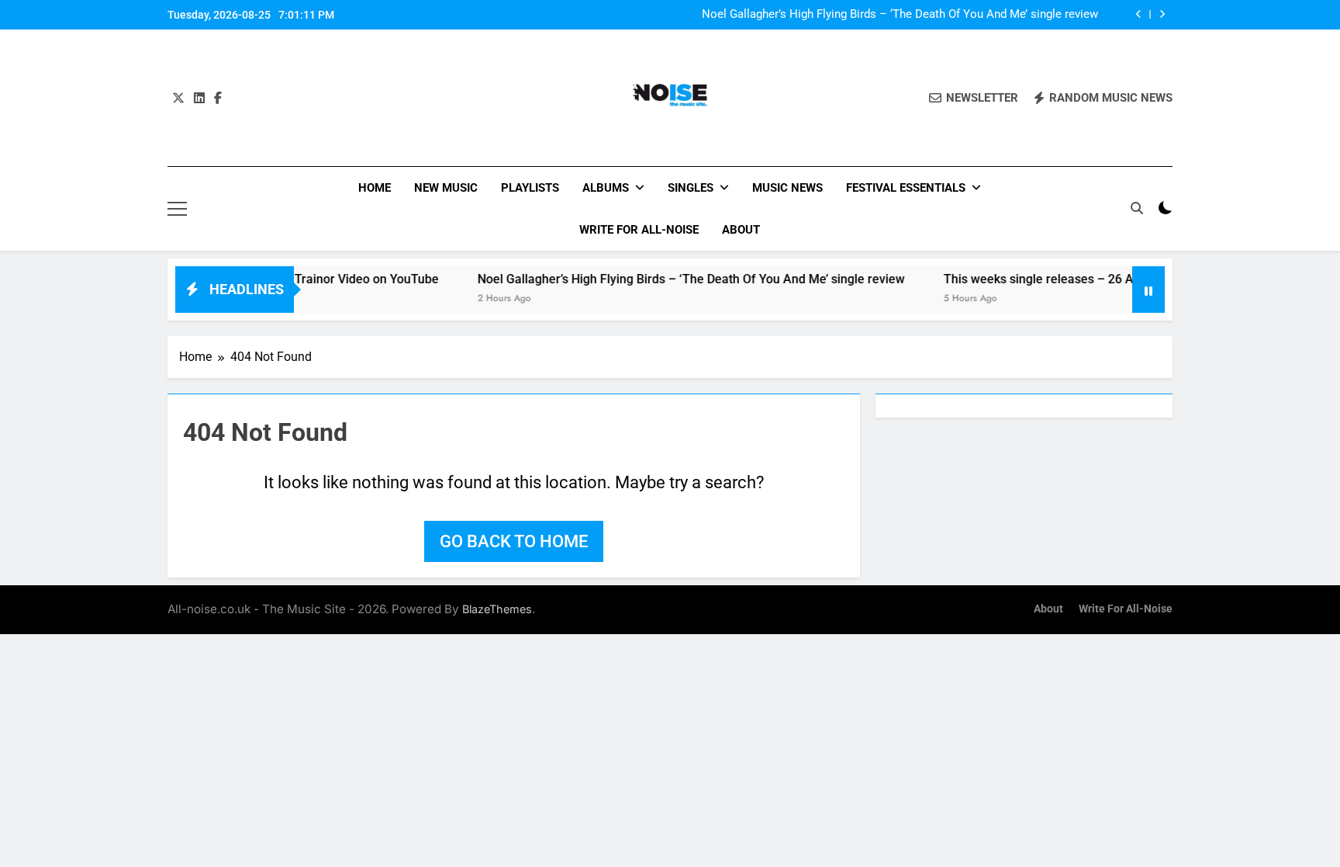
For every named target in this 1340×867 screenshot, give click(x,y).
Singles (690, 188)
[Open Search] (1137, 208)
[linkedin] (199, 98)
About (741, 230)
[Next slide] (1162, 14)
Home (374, 188)
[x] (178, 98)
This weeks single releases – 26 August (1032, 279)
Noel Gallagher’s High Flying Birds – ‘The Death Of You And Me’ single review (900, 15)
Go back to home (514, 541)
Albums (605, 188)
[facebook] (217, 98)
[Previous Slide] (1138, 14)
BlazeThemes (497, 609)
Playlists (530, 188)
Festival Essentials (905, 188)
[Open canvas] (177, 208)
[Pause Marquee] (1148, 289)
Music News (787, 188)
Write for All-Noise (639, 230)
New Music (446, 188)
